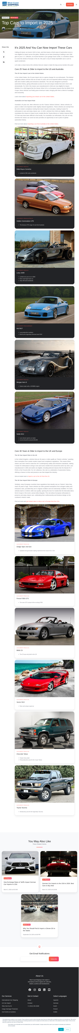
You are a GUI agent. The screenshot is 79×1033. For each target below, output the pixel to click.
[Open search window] (61, 4)
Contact (30, 1003)
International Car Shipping (10, 1000)
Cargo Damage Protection (10, 1009)
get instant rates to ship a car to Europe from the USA (42, 501)
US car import (14, 17)
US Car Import (6, 1003)
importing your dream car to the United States (40, 96)
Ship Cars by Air (7, 1006)
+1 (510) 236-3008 (33, 1006)
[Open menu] (76, 4)
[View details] (30, 989)
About (29, 1000)
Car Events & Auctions (9, 1012)
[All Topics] (20, 17)
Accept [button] (61, 1029)
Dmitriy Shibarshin (13, 28)
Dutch (55, 1006)
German (55, 1003)
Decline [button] (67, 1029)
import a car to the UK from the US (38, 476)
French (55, 1009)
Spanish (55, 1000)
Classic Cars (5, 17)
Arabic (55, 1012)
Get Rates (70, 4)
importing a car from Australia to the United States (43, 124)
